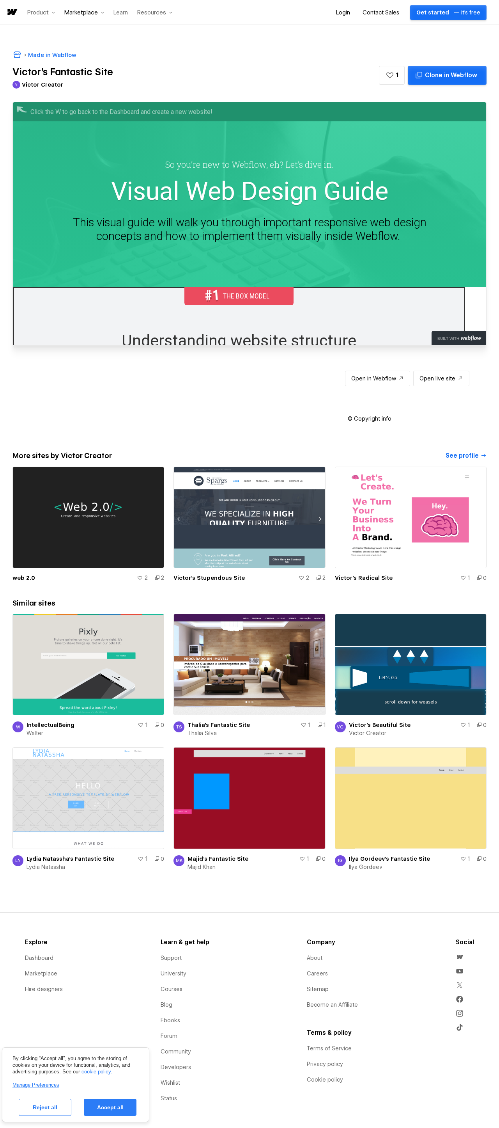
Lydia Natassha (46, 867)
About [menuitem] (314, 958)
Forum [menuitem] (169, 1036)
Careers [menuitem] (317, 973)
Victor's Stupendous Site (209, 578)
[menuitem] (460, 957)
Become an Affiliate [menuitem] (332, 1005)
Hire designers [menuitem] (44, 989)
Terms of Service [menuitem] (329, 1048)
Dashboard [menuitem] (39, 958)
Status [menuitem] (169, 1098)
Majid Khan (202, 867)
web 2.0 (23, 578)
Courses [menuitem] (171, 989)
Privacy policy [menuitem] (325, 1064)
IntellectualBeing (50, 725)
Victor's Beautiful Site (380, 725)
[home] (11, 13)
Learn (120, 12)
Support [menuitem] (171, 958)
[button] (41, 12)
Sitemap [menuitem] (318, 989)
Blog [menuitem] (166, 1005)
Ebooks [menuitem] (170, 1020)
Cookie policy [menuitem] (325, 1079)
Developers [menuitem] (176, 1067)
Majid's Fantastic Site (218, 859)
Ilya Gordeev (365, 867)
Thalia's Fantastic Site (219, 725)
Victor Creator (367, 733)
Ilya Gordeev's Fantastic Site (389, 859)
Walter (35, 733)
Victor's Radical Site (364, 578)
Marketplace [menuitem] (41, 973)
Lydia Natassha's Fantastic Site (70, 859)
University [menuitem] (173, 973)
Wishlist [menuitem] (170, 1083)
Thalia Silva (202, 733)
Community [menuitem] (176, 1051)
